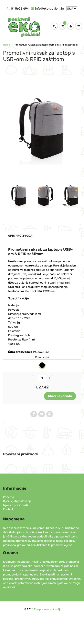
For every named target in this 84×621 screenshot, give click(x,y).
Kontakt (8, 509)
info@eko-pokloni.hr (49, 8)
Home (6, 44)
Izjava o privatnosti (15, 505)
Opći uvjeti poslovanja (17, 501)
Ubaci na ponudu (60, 396)
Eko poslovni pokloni (46, 609)
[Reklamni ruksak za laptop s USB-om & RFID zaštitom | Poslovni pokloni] (42, 130)
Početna (8, 497)
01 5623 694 (20, 8)
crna (42, 365)
